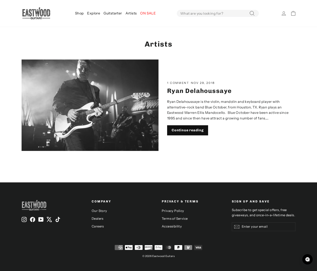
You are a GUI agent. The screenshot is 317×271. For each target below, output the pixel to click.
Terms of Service (175, 219)
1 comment (178, 83)
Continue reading (188, 130)
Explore (93, 13)
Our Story (99, 211)
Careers (98, 226)
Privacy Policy (173, 211)
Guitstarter (113, 13)
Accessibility (172, 226)
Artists (131, 13)
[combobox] (218, 13)
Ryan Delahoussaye (199, 90)
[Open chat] (307, 259)
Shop (79, 13)
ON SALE (148, 13)
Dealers (98, 219)
